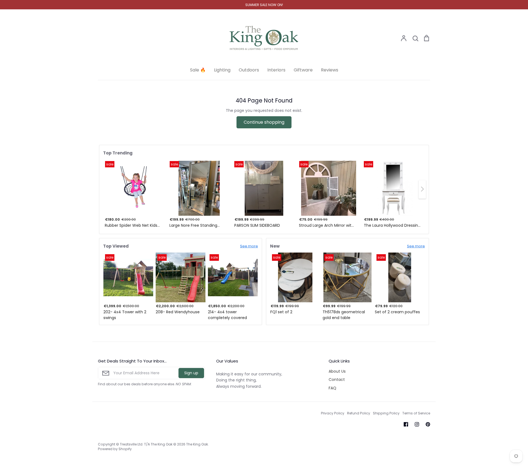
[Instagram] (416, 424)
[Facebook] (405, 424)
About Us (337, 371)
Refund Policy (358, 413)
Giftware (303, 70)
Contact (337, 379)
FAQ (332, 388)
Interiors (276, 70)
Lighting (222, 70)
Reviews (329, 70)
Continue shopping (264, 122)
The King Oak (197, 444)
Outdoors (249, 70)
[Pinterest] (427, 424)
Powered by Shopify (115, 449)
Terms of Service (416, 413)
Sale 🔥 (198, 70)
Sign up (191, 373)
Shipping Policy (386, 413)
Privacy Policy (332, 413)
